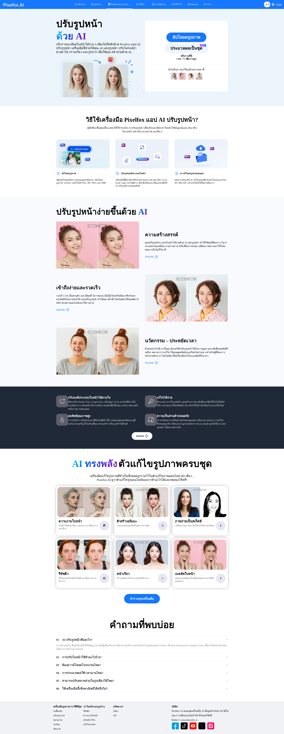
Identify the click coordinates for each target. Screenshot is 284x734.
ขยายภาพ (57, 720)
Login (279, 4)
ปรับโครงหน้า (89, 724)
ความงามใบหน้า (90, 715)
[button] (273, 4)
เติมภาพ (56, 729)
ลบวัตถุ (56, 724)
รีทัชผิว (86, 711)
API (115, 715)
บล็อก (115, 711)
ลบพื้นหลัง (57, 711)
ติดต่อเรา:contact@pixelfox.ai (184, 720)
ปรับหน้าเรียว (89, 720)
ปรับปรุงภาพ (58, 715)
